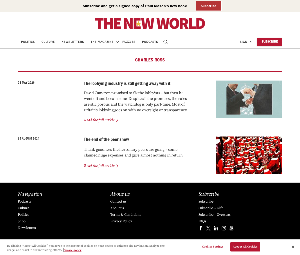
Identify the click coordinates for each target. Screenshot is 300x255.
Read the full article (99, 120)
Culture (48, 42)
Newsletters (72, 42)
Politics (28, 42)
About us (117, 208)
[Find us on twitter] (208, 229)
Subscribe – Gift (211, 208)
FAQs (202, 221)
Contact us (118, 201)
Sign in (246, 42)
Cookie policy (72, 250)
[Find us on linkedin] (216, 229)
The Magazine (102, 42)
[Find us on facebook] (201, 229)
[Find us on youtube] (231, 229)
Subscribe (208, 6)
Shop (21, 221)
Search (165, 42)
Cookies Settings (213, 246)
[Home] (150, 23)
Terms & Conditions (125, 214)
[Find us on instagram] (224, 229)
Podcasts (150, 42)
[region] (150, 247)
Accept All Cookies (245, 246)
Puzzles (129, 42)
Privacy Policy (121, 221)
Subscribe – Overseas (215, 214)
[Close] (293, 246)
